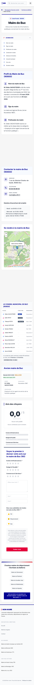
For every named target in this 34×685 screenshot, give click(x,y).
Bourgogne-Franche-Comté (12, 10)
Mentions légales (5, 629)
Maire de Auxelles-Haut (17, 580)
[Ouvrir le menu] (30, 3)
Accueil (3, 625)
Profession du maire (10, 49)
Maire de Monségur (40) (7, 666)
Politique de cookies (26, 680)
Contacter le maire (10, 52)
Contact (3, 633)
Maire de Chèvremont (17, 572)
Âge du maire (8, 46)
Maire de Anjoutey (17, 588)
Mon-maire (7, 609)
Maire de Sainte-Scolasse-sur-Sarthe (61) (12, 644)
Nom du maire (8, 43)
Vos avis (7, 62)
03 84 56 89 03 (14, 189)
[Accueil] (2, 10)
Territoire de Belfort (26, 10)
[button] (17, 247)
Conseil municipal (9, 59)
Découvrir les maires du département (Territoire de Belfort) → (17, 595)
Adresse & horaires (10, 55)
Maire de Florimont (17, 576)
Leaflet (14, 266)
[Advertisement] (17, 150)
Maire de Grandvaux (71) (7, 652)
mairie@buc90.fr (14, 195)
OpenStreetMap (21, 266)
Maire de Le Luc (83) (6, 670)
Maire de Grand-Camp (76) (8, 662)
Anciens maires (9, 65)
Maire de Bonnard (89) (7, 648)
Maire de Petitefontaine (17, 584)
